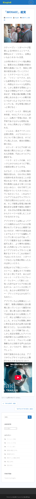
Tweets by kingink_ (10, 478)
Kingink (17, 18)
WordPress (27, 497)
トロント (9, 443)
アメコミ (9, 439)
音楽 (8, 465)
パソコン (9, 446)
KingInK (7, 2)
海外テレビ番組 (11, 458)
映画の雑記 (10, 450)
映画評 (9, 454)
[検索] (30, 417)
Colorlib (14, 497)
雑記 (8, 461)
